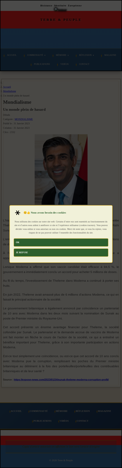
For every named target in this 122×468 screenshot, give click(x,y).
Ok (17, 242)
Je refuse (22, 252)
